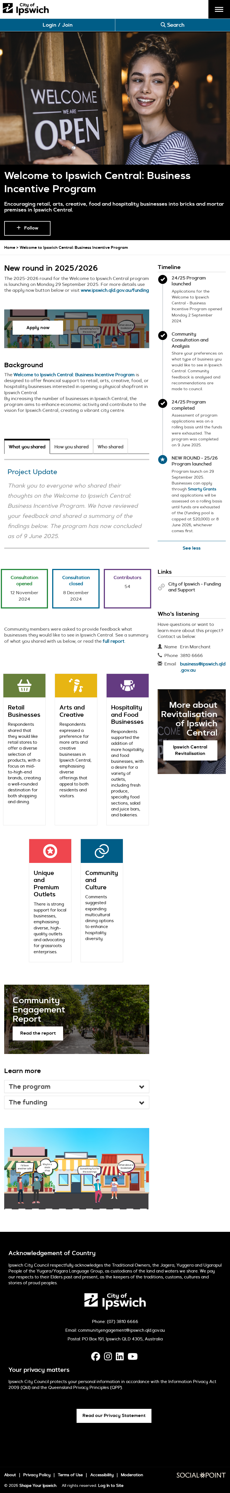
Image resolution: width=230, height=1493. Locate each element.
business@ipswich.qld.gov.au (203, 667)
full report (114, 641)
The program (29, 1086)
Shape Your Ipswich (37, 1485)
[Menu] (219, 9)
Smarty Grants (202, 489)
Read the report (38, 1033)
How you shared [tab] (71, 447)
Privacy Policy (36, 1475)
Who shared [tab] (110, 447)
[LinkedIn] (119, 1358)
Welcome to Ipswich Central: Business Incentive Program (74, 374)
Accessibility (102, 1475)
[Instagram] (108, 1358)
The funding (28, 1102)
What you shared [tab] (27, 447)
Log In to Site (110, 1485)
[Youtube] (132, 1358)
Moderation (132, 1475)
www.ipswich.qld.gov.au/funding (115, 290)
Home (9, 248)
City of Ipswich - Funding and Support (194, 587)
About (10, 1475)
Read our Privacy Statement (114, 1415)
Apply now (38, 327)
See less (192, 548)
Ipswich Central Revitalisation (190, 750)
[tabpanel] (76, 756)
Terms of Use (70, 1475)
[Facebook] (96, 1358)
